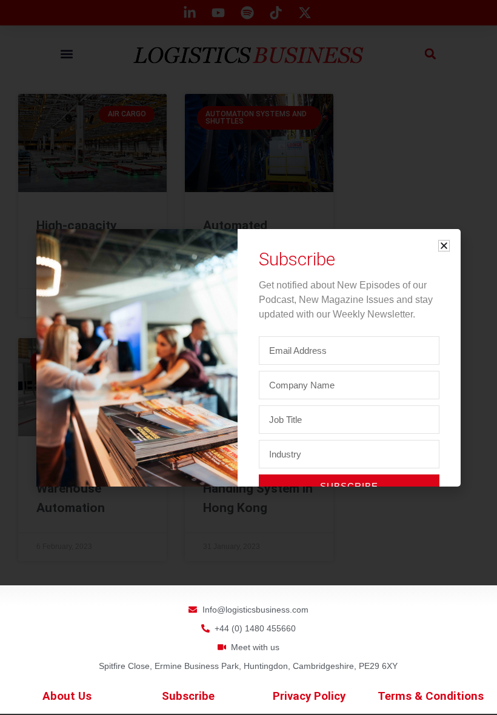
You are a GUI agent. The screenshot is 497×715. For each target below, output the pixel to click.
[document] (248, 357)
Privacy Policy (309, 696)
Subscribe (188, 696)
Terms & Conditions (431, 696)
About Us (67, 696)
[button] (444, 245)
